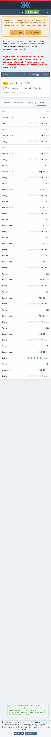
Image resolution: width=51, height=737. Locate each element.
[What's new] (42, 12)
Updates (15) (18, 102)
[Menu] (4, 12)
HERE (5, 64)
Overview (6, 102)
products (37, 22)
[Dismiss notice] (47, 56)
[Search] (47, 12)
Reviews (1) (31, 102)
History (42, 102)
